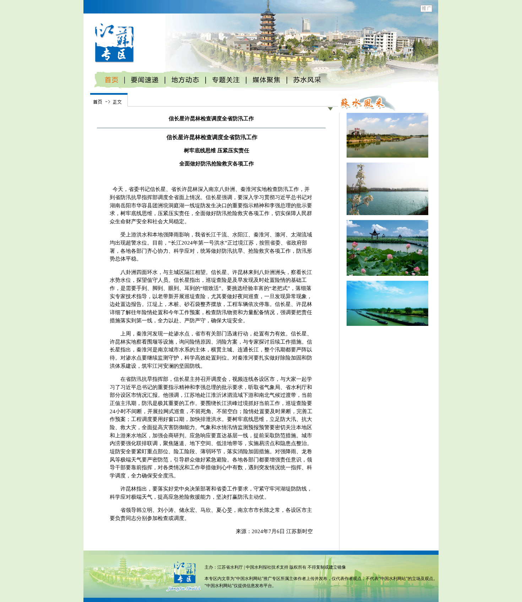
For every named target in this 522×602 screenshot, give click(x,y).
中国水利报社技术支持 (267, 567)
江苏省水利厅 (230, 567)
